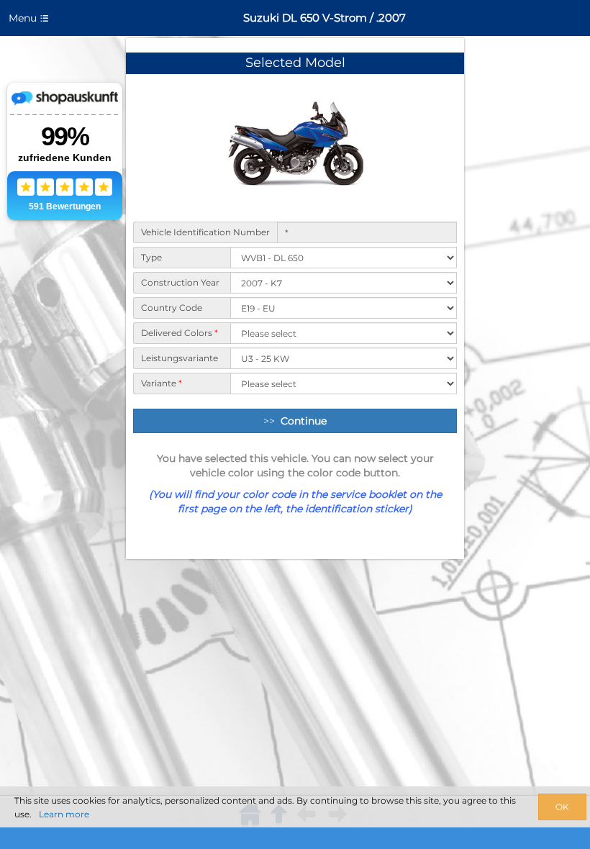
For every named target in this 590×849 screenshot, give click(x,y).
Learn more (64, 814)
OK (562, 807)
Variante (161, 383)
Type (151, 257)
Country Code (171, 307)
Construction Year (180, 282)
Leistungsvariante (179, 358)
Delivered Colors (179, 332)
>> (295, 420)
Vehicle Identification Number (205, 232)
